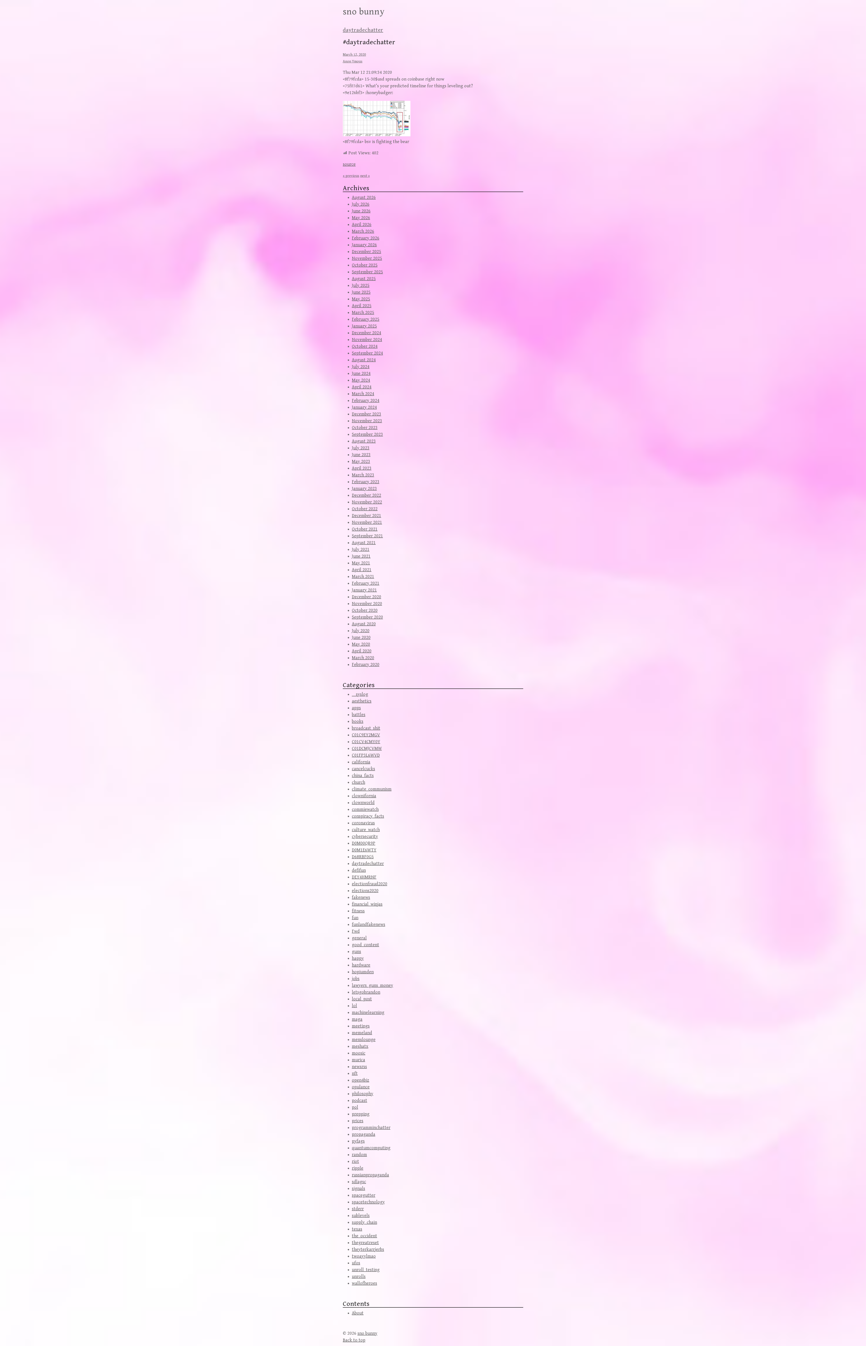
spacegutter (363, 1195)
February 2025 (365, 319)
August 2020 (364, 624)
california (361, 762)
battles (358, 714)
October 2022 (365, 509)
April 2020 (361, 651)
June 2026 (361, 211)
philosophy (362, 1093)
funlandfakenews (368, 924)
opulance (361, 1087)
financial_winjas (367, 904)
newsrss (359, 1066)
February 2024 (365, 400)
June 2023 (361, 454)
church (358, 782)
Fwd (356, 931)
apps (356, 708)
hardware (361, 965)
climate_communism (372, 789)
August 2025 (364, 278)
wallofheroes (364, 1283)
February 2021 (365, 583)
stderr (358, 1209)
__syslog (360, 694)
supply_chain (364, 1222)
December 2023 (366, 414)
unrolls (359, 1276)
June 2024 (361, 373)
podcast (359, 1100)
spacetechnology (368, 1202)
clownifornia (364, 796)
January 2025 (364, 326)
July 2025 (360, 285)
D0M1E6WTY (364, 850)
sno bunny (364, 12)
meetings (361, 1026)
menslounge (363, 1039)
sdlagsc (359, 1181)
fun (355, 917)
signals (358, 1188)
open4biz (360, 1080)
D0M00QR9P (363, 843)
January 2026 (364, 245)
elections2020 (365, 890)
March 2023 (363, 475)
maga (357, 1019)
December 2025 (366, 251)
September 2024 (367, 353)
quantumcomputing (371, 1148)
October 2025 (365, 265)
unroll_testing (366, 1269)
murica (358, 1060)
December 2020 (366, 597)
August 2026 (364, 197)
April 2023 (361, 468)
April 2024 (361, 387)
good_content (365, 945)
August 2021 (364, 542)
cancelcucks (363, 768)
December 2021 (366, 515)
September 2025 (367, 272)
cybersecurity (365, 836)
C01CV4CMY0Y (366, 741)
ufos (356, 1263)
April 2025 (361, 305)
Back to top (354, 1340)
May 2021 (361, 563)
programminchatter (371, 1127)
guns (356, 951)
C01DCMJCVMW (367, 748)
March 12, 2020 (354, 55)
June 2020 (361, 637)
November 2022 (367, 502)
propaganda (363, 1134)
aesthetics (361, 701)
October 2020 (365, 610)
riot (355, 1161)
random (359, 1154)
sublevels (361, 1215)
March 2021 (363, 576)
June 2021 (361, 556)
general (359, 938)
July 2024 (360, 366)
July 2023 (360, 448)
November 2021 (367, 522)
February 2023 (365, 481)
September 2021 (367, 536)
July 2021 (360, 549)
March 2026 (363, 231)
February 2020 (365, 664)
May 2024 (361, 380)
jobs (355, 978)
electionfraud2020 (369, 884)
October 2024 (365, 346)
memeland (362, 1033)
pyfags (358, 1141)
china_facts (363, 775)
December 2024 (366, 333)
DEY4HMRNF (364, 877)
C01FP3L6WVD (366, 755)
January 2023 (364, 488)
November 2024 (367, 339)
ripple (357, 1168)
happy (358, 958)
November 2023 (367, 421)
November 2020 (367, 603)
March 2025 (363, 312)
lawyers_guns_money (372, 985)
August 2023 (364, 441)
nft (355, 1073)
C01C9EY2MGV (366, 735)
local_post (362, 999)
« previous (351, 176)
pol (355, 1107)
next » (365, 176)
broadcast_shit (366, 728)
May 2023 (361, 461)
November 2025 (367, 258)
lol (354, 1005)
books (357, 721)
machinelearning (368, 1012)
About (358, 1313)
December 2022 (366, 495)
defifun (359, 870)
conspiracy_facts (368, 816)
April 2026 (361, 224)
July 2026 (360, 204)
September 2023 (367, 434)
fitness (358, 911)
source (349, 164)
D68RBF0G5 (363, 856)
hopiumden (363, 972)
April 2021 (361, 569)
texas (357, 1229)
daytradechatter (363, 30)
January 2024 (364, 407)
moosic (358, 1053)
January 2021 (364, 590)
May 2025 (361, 299)
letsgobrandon (366, 992)
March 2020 (363, 657)
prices (357, 1121)
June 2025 (361, 292)
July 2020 (360, 630)
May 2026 (361, 217)
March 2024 (363, 393)
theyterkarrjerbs (368, 1249)
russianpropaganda (370, 1175)
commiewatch (365, 809)
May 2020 (361, 644)
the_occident (364, 1236)
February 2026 (365, 238)
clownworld (363, 802)
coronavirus (363, 823)
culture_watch (366, 829)
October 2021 (365, 529)
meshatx (360, 1046)
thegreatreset (365, 1242)
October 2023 (365, 427)
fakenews (361, 897)
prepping (360, 1114)
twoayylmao (364, 1256)
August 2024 (364, 360)
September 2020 (367, 617)
